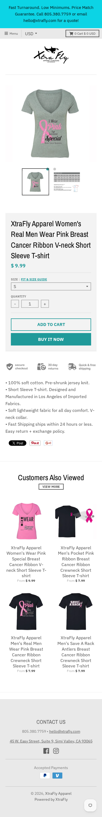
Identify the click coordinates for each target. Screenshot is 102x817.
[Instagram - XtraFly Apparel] (56, 751)
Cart (85, 33)
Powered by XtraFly (51, 799)
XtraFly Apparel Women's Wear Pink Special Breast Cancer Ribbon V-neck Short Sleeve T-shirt (26, 562)
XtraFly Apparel (58, 793)
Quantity (18, 296)
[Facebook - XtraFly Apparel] (46, 751)
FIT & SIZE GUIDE (34, 279)
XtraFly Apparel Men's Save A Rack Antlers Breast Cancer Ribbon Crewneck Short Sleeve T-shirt (75, 652)
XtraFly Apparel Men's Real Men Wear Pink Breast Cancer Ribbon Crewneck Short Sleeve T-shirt (26, 652)
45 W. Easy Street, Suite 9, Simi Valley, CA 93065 (51, 741)
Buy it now (51, 339)
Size (29, 279)
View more (51, 487)
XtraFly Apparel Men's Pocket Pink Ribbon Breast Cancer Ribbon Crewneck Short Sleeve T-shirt (76, 562)
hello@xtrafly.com (64, 731)
